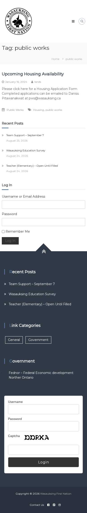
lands (37, 81)
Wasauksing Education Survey (25, 150)
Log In (10, 241)
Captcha (14, 436)
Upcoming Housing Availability (33, 74)
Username (15, 402)
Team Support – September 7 (25, 135)
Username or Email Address (23, 196)
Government (38, 340)
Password (9, 214)
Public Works (15, 109)
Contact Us (37, 504)
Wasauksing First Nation (55, 493)
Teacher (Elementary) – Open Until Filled (32, 165)
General (14, 340)
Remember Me (18, 231)
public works (54, 109)
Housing (38, 109)
